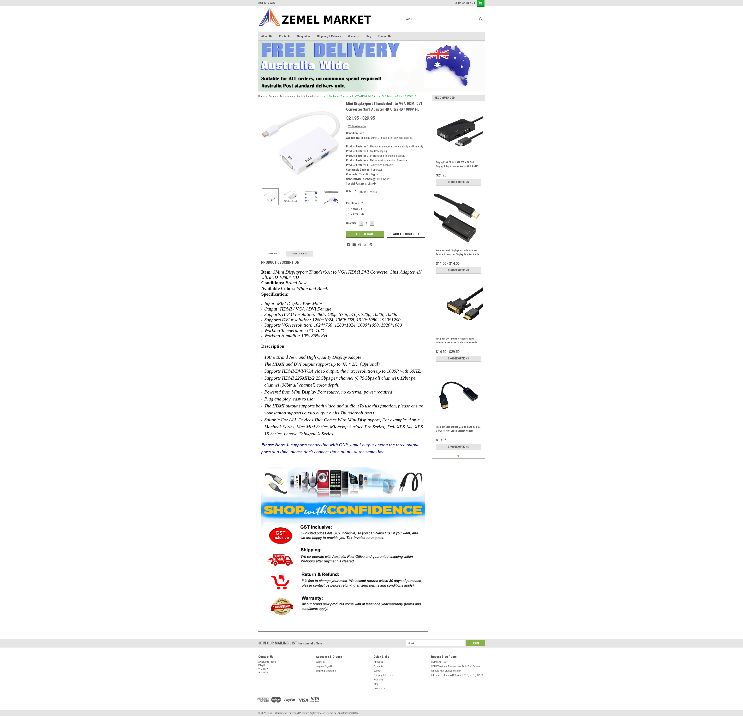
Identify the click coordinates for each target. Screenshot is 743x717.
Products (284, 36)
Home (261, 96)
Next (339, 143)
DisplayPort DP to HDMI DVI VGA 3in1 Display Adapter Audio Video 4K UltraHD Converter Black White (457, 166)
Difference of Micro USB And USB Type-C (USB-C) (457, 675)
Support (302, 36)
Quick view (458, 152)
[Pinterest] (370, 244)
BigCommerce (317, 713)
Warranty (353, 36)
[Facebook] (348, 244)
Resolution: (354, 203)
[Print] (359, 244)
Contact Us (384, 36)
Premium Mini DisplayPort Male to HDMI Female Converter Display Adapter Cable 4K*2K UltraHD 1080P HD (457, 254)
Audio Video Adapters (308, 96)
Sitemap (293, 713)
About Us (266, 36)
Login (458, 2)
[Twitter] (365, 244)
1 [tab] (458, 456)
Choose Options (458, 182)
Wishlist (320, 662)
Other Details (299, 253)
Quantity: (351, 223)
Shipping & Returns (329, 36)
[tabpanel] (458, 145)
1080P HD (356, 209)
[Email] (354, 244)
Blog (368, 36)
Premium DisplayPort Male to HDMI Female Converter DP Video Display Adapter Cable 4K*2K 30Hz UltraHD (458, 431)
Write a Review (357, 126)
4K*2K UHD (357, 214)
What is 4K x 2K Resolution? (446, 670)
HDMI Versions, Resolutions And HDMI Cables (455, 666)
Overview (272, 253)
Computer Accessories (281, 96)
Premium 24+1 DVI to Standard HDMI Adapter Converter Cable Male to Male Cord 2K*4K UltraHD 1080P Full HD (456, 342)
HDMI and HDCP (439, 662)
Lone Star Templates (348, 713)
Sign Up (470, 2)
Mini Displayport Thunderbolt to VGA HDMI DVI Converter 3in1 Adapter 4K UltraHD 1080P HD (370, 96)
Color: (351, 191)
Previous (262, 143)
